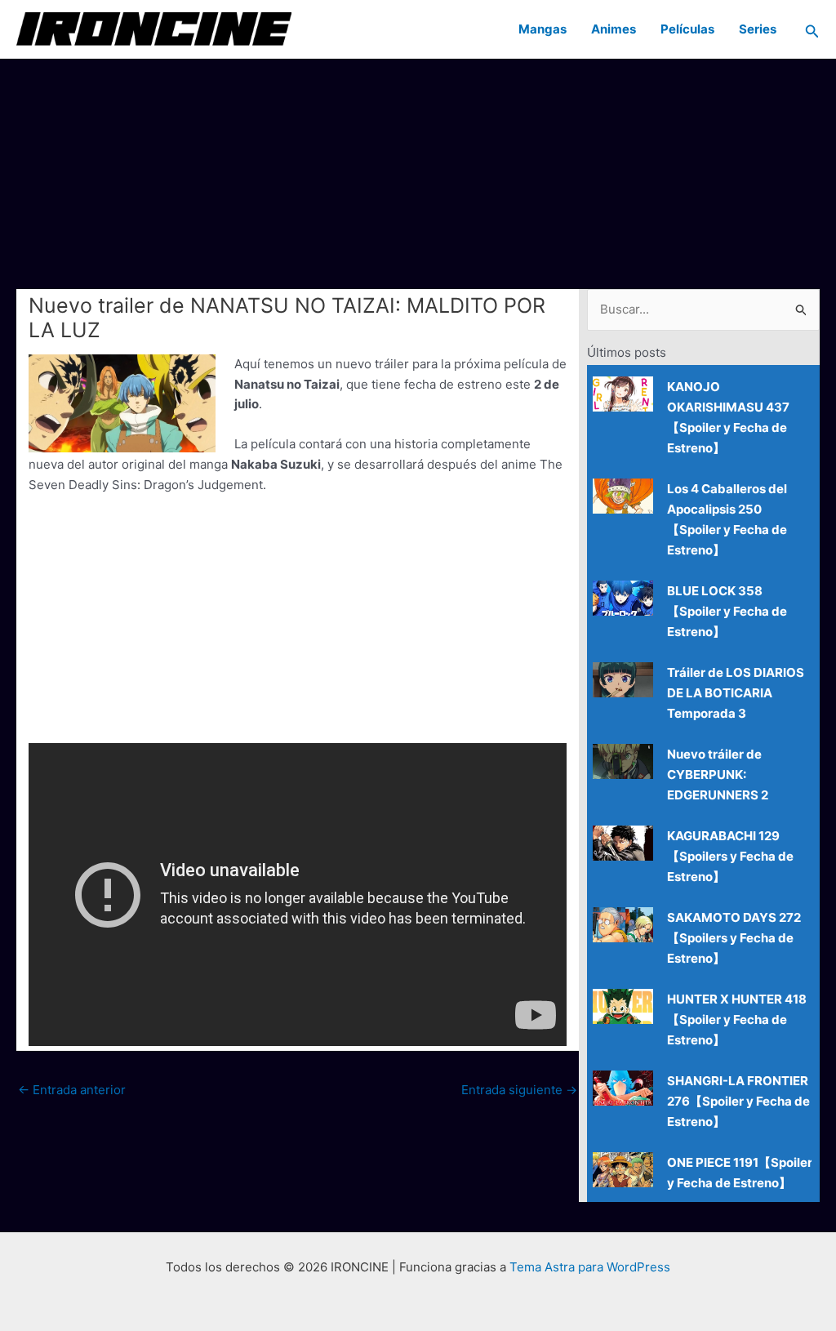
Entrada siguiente (519, 1089)
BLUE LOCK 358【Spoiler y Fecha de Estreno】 (727, 611)
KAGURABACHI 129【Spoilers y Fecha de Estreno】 (730, 856)
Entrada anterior (72, 1089)
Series (757, 29)
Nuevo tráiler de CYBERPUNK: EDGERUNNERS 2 (717, 774)
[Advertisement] (418, 173)
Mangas (542, 29)
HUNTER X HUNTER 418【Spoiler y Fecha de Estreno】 (737, 1019)
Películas (687, 29)
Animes (613, 29)
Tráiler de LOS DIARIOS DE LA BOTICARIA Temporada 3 (735, 693)
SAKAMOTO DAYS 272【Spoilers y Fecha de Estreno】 (734, 938)
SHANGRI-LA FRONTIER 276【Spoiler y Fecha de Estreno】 (738, 1101)
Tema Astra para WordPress (589, 1267)
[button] (812, 29)
